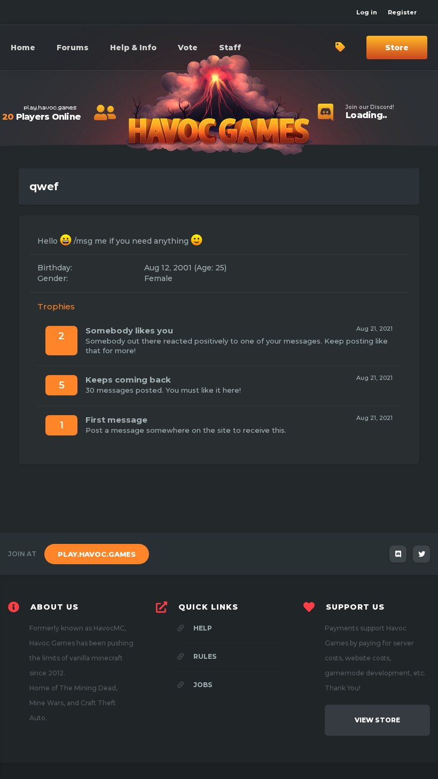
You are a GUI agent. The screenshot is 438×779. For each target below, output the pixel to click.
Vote (188, 47)
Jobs (202, 685)
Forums (73, 47)
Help (202, 628)
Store (397, 47)
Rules (204, 656)
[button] (133, 47)
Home (23, 47)
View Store (377, 720)
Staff (230, 47)
